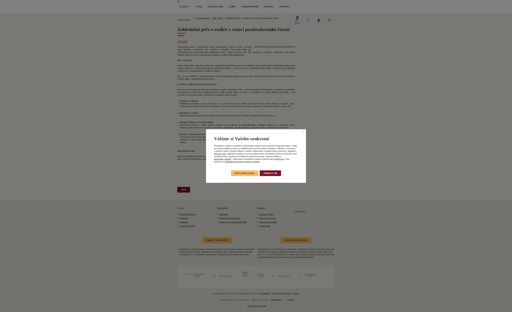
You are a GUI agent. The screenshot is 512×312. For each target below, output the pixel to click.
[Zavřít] (302, 132)
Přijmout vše (220, 153)
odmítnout (279, 159)
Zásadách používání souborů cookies (242, 161)
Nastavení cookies (222, 159)
